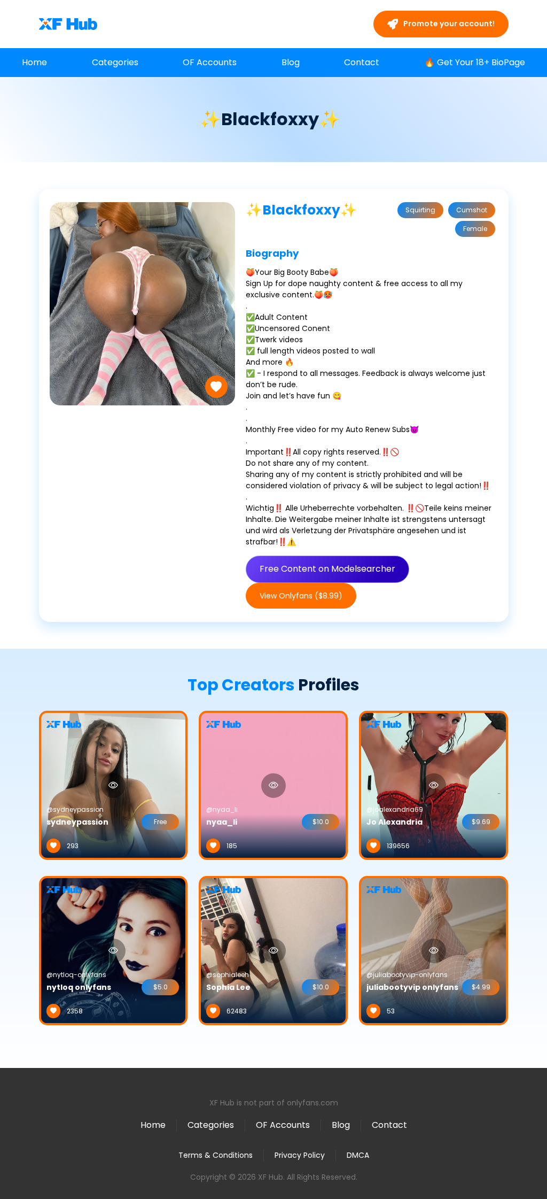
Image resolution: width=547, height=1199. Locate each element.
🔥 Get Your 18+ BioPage (474, 62)
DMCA (358, 1155)
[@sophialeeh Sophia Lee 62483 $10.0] (273, 949)
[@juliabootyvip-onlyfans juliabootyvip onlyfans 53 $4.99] (433, 949)
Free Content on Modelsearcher (327, 569)
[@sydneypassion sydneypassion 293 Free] (113, 784)
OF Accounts (210, 62)
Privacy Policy (300, 1155)
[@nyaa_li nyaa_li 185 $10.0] (273, 784)
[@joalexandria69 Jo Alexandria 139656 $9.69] (433, 784)
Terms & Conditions (215, 1155)
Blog (291, 62)
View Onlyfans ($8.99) (301, 595)
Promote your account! (448, 23)
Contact (361, 62)
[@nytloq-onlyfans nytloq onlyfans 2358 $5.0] (113, 949)
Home (34, 62)
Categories (115, 62)
